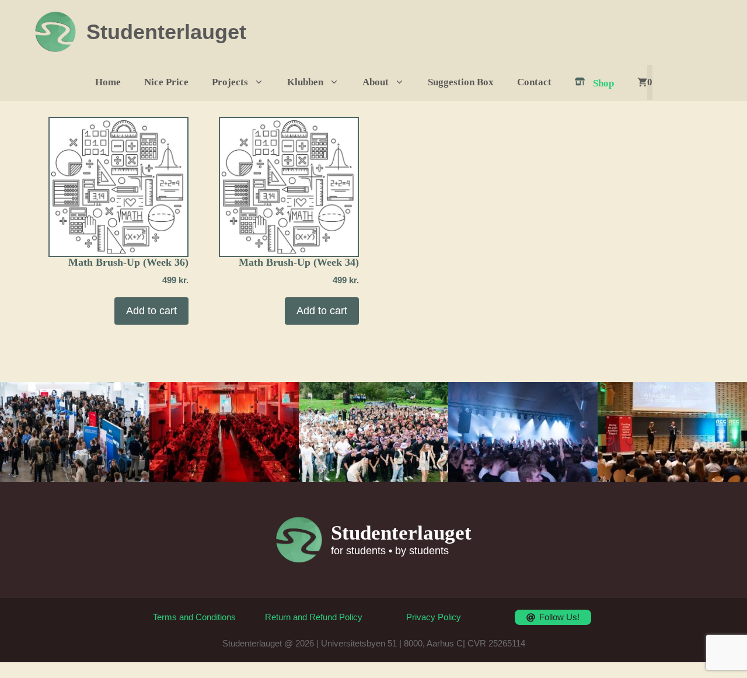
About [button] (375, 82)
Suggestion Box (461, 82)
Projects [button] (230, 82)
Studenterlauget (166, 32)
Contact (534, 82)
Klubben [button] (305, 82)
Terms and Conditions (194, 617)
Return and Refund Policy (313, 617)
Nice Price (166, 82)
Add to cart (151, 311)
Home (108, 82)
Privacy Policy (433, 617)
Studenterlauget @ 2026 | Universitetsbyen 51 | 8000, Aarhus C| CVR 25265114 (373, 643)
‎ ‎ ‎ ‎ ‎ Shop (596, 83)
